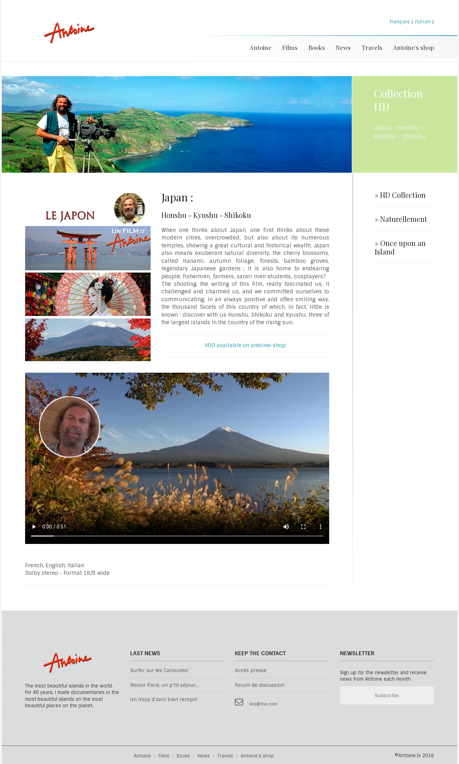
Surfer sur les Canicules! (159, 670)
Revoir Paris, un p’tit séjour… (164, 685)
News (343, 47)
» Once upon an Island (400, 247)
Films (290, 47)
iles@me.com (263, 704)
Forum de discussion (259, 685)
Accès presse (250, 670)
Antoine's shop (413, 47)
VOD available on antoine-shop (245, 345)
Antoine (66, 40)
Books (316, 47)
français (399, 21)
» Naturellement (401, 219)
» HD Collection (400, 195)
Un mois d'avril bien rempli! (163, 700)
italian (423, 21)
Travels (371, 47)
